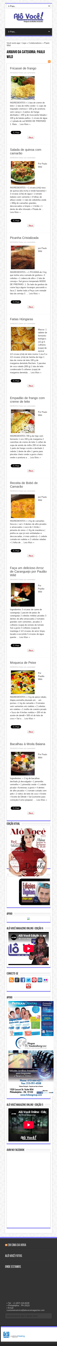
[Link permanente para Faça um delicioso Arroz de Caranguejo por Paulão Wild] (22, 606)
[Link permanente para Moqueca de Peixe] (22, 694)
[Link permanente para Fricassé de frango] (22, 100)
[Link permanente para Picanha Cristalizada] (22, 269)
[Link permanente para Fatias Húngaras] (22, 350)
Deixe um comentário (27, 73)
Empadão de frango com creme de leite (27, 399)
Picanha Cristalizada (24, 237)
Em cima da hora (17, 1245)
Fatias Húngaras (21, 319)
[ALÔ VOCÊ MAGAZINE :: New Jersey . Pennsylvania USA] (29, 20)
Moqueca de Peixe (23, 662)
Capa (24, 43)
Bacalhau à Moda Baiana (27, 744)
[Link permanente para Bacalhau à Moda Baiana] (22, 775)
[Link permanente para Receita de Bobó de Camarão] (22, 518)
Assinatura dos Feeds (49, 61)
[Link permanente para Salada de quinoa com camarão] (22, 184)
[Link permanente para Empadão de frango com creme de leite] (22, 433)
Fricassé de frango (23, 68)
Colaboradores (35, 43)
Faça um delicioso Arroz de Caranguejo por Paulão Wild (28, 571)
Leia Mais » (25, 124)
